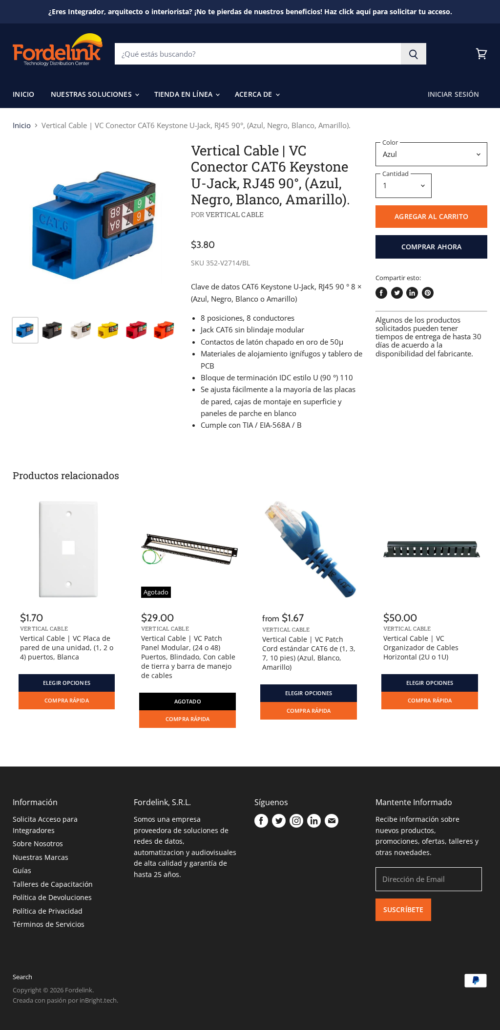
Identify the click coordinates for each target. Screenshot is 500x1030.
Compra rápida (66, 700)
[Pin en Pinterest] (428, 293)
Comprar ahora (431, 246)
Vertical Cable (235, 214)
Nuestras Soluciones (92, 94)
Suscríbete (403, 909)
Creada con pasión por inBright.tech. (65, 1000)
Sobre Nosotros (38, 843)
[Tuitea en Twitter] (397, 293)
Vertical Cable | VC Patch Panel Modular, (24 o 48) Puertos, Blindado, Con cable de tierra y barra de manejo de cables (188, 657)
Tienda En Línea (184, 94)
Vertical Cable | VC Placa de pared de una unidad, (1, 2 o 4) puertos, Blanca (66, 647)
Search (22, 976)
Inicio (23, 94)
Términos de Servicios (48, 924)
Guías (22, 870)
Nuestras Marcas (40, 857)
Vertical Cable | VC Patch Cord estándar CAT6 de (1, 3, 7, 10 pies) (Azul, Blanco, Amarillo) (308, 653)
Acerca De (254, 94)
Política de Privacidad (48, 911)
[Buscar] (414, 54)
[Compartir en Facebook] (381, 293)
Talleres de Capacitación (53, 884)
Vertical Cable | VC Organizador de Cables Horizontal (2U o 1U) (420, 647)
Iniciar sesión (453, 94)
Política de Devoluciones (52, 897)
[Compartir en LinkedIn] (412, 293)
